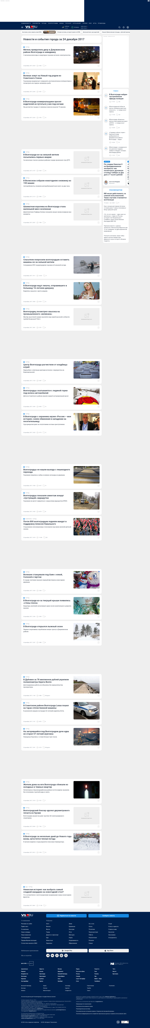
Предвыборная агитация (28, 940)
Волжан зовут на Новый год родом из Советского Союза (42, 76)
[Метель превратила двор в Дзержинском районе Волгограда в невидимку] (87, 55)
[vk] (52, 955)
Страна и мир (112, 929)
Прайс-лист (24, 926)
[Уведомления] (124, 27)
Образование (73, 943)
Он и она (91, 924)
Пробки (85, 23)
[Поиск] (119, 27)
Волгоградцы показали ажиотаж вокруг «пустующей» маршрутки (43, 496)
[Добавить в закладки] (98, 66)
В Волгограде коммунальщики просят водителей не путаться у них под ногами (43, 102)
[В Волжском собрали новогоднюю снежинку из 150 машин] (87, 186)
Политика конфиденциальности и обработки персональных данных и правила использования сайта (101, 1013)
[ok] (57, 955)
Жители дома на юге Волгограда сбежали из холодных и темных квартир (45, 785)
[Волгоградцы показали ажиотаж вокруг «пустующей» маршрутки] (87, 500)
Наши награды (25, 932)
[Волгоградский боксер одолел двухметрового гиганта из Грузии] (87, 815)
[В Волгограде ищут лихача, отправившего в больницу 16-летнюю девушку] (87, 291)
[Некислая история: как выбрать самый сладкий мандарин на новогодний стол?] (87, 894)
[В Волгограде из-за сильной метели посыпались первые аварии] (87, 160)
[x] (66, 955)
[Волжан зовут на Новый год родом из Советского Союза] (87, 81)
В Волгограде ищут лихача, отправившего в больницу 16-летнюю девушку (45, 286)
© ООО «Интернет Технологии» (49, 1022)
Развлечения (93, 937)
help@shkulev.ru (32, 1011)
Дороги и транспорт (52, 935)
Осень (90, 926)
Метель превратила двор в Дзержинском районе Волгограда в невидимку (44, 50)
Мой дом (71, 935)
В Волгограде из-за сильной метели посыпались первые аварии (41, 155)
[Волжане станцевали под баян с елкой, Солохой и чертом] (87, 580)
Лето (70, 932)
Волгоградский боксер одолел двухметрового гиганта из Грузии (46, 811)
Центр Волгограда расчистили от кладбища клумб (45, 365)
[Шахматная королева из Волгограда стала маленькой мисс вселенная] (87, 211)
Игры (94, 23)
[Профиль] (128, 27)
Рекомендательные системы (83, 1008)
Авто (47, 924)
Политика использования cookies (84, 1006)
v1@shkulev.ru (39, 1008)
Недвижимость (26, 23)
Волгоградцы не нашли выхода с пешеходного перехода (46, 470)
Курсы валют (77, 23)
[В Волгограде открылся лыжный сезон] (87, 631)
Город (48, 932)
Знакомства (36, 23)
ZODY (90, 23)
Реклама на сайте (26, 924)
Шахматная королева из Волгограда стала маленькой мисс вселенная (44, 207)
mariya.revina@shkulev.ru (27, 1018)
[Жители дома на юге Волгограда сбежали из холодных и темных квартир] (87, 789)
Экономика (111, 935)
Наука (70, 937)
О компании (25, 929)
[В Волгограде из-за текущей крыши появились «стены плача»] (87, 605)
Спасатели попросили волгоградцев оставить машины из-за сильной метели (46, 260)
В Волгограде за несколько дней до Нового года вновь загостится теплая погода (47, 837)
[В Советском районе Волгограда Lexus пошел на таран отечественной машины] (87, 710)
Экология (111, 932)
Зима (70, 924)
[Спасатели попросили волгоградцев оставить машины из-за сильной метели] (87, 265)
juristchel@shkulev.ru (61, 1009)
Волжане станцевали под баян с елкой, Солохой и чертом (43, 575)
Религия (91, 940)
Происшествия (93, 932)
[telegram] (48, 955)
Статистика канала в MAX (29, 943)
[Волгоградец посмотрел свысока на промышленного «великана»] (87, 316)
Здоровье (49, 943)
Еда (47, 937)
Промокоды (101, 23)
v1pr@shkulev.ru (99, 1001)
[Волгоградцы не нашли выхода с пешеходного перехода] (87, 475)
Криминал (72, 926)
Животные (49, 940)
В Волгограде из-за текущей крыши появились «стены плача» (46, 601)
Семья (91, 943)
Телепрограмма (53, 23)
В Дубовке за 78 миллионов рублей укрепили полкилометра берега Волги (46, 680)
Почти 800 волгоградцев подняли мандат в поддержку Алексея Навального (45, 522)
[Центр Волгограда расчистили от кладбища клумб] (87, 370)
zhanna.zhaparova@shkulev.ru (28, 1016)
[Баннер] (49, 32)
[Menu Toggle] (22, 27)
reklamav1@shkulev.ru (110, 996)
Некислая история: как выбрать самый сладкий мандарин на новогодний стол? (43, 890)
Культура (71, 929)
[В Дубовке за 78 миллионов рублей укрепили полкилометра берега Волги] (87, 684)
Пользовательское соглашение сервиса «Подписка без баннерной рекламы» (95, 1011)
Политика (92, 929)
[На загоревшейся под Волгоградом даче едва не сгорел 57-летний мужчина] (87, 736)
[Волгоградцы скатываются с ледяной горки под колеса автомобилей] (87, 395)
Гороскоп (68, 23)
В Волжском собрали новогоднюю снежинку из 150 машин (47, 181)
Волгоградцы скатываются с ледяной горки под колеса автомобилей (45, 391)
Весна (48, 929)
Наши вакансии (26, 935)
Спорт (110, 924)
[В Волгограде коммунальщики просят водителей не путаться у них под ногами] (87, 107)
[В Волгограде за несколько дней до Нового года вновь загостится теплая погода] (87, 841)
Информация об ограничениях (83, 1004)
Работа (91, 935)
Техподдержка (25, 937)
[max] (61, 955)
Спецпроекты (112, 937)
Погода (44, 23)
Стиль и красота (113, 926)
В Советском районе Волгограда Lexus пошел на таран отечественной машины (46, 706)
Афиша (61, 23)
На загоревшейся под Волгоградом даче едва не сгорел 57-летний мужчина (46, 732)
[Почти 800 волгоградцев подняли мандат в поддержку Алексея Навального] (87, 526)
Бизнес (48, 926)
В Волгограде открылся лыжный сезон (43, 626)
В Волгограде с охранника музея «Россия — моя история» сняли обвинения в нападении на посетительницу (47, 419)
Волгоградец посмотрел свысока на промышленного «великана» (41, 312)
